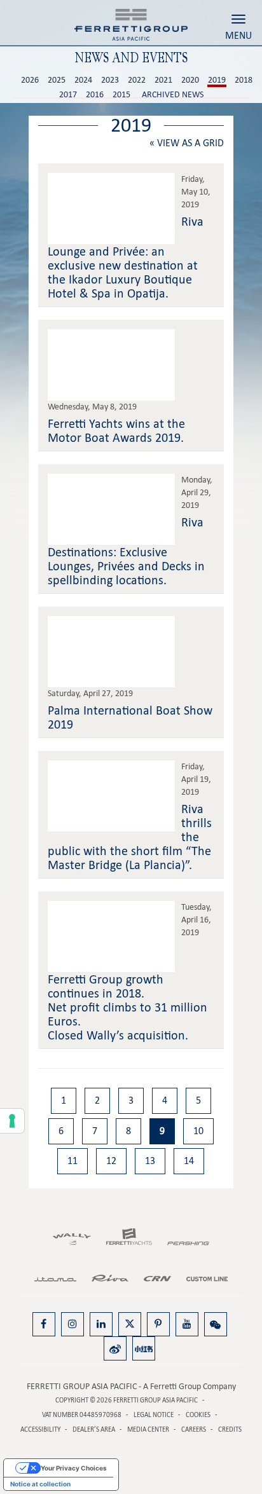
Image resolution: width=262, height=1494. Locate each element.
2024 (83, 80)
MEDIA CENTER (148, 1429)
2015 (121, 94)
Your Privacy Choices (74, 1468)
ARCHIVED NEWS (172, 94)
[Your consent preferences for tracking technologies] (12, 1121)
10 (198, 1131)
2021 (163, 80)
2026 (30, 80)
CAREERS (193, 1429)
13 (150, 1161)
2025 (57, 80)
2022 (137, 80)
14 (189, 1161)
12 (111, 1161)
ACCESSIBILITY (40, 1429)
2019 (217, 80)
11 (72, 1161)
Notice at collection (40, 1484)
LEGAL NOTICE (154, 1415)
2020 (190, 80)
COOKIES (198, 1415)
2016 (95, 94)
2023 (110, 80)
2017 (68, 94)
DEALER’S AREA (93, 1429)
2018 (243, 80)
